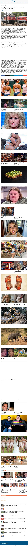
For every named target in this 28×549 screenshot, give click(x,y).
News (3, 5)
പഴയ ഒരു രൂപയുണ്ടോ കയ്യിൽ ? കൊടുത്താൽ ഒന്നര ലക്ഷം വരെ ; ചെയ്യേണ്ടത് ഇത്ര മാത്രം (15, 529)
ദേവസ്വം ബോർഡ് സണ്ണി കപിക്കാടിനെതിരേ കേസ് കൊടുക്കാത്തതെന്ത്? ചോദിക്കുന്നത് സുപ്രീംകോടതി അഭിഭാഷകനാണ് (14, 512)
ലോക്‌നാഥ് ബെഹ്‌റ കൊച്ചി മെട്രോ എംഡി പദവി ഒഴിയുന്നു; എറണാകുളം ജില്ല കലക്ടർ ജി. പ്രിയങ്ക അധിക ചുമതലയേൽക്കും (14, 522)
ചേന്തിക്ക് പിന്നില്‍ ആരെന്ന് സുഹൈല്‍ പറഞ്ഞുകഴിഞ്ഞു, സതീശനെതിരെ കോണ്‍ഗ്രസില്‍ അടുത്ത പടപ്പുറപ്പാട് (14, 525)
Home (1, 5)
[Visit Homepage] (13, 1)
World (14, 2)
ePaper (6, 2)
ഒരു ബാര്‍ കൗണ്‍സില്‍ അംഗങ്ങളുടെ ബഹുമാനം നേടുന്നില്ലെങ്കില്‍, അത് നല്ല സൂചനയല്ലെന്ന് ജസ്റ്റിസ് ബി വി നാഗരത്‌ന (14, 519)
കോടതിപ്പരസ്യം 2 (3, 498)
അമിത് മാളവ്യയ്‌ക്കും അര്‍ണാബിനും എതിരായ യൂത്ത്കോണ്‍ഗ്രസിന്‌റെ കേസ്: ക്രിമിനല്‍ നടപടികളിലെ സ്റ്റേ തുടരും (14, 508)
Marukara (18, 2)
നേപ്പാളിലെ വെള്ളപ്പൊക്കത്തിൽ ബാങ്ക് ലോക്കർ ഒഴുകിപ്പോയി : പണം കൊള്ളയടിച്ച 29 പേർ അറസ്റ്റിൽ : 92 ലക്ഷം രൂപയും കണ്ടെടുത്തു (15, 505)
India (12, 2)
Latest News (3, 2)
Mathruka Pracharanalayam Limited (4, 543)
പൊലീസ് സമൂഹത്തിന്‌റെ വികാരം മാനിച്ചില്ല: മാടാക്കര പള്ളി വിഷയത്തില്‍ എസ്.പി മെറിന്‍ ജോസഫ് (7, 479)
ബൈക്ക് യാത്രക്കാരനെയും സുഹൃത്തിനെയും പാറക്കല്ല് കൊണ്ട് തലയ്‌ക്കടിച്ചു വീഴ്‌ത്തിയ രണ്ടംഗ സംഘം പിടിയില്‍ (14, 535)
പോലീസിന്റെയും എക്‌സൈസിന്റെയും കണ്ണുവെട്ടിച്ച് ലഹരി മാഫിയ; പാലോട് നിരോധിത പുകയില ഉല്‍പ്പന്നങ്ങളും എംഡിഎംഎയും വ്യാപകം (14, 532)
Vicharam (21, 2)
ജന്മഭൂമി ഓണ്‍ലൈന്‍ (5, 10)
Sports (25, 2)
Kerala (9, 2)
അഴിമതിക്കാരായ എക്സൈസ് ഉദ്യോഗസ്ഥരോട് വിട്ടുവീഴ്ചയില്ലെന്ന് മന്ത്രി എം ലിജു (14, 489)
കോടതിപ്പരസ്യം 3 (3, 500)
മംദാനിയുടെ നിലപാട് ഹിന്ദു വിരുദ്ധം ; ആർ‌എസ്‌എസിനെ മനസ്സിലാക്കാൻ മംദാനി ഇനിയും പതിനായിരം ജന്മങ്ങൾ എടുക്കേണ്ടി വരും (15, 515)
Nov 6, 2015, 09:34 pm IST (11, 10)
